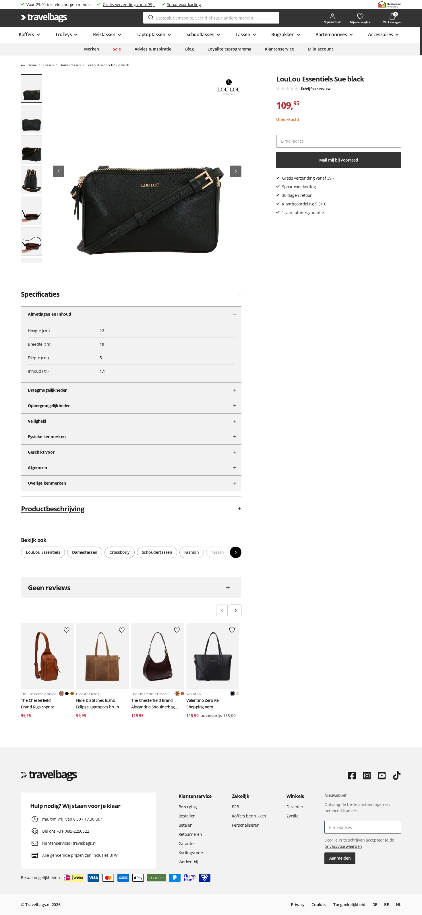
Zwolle (292, 816)
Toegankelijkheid (349, 904)
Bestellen (187, 816)
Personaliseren (246, 825)
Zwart (67, 693)
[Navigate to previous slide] (222, 610)
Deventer (295, 806)
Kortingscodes (192, 852)
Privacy (298, 904)
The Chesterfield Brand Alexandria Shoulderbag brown (153, 704)
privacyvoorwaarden (343, 846)
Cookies (318, 904)
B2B (235, 806)
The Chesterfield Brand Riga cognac (37, 703)
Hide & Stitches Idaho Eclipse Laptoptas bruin (97, 703)
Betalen (186, 825)
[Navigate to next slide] (235, 610)
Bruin (72, 693)
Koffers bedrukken (249, 816)
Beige (237, 693)
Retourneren (190, 834)
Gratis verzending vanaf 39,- (128, 4)
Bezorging (188, 806)
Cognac (182, 693)
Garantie (187, 843)
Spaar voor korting (184, 4)
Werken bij (188, 862)
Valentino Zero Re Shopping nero (202, 703)
